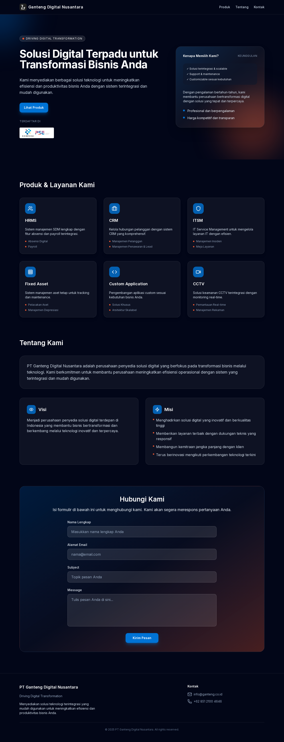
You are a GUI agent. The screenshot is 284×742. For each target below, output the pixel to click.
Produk (224, 7)
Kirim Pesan (142, 638)
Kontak (259, 7)
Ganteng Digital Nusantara (55, 7)
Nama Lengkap (79, 522)
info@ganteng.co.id (208, 694)
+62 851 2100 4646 (208, 701)
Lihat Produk (34, 107)
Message (74, 590)
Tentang (241, 7)
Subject (73, 567)
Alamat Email (77, 545)
